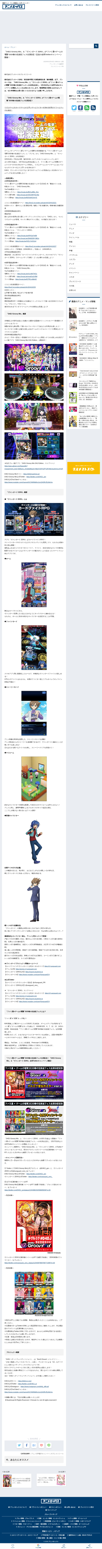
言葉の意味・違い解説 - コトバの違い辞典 (52, 1538)
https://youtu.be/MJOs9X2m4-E (26, 197)
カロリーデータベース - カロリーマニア (24, 1535)
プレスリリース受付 (92, 5)
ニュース (72, 224)
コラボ (71, 277)
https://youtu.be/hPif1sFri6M (27, 236)
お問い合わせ (78, 5)
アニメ (33, 1454)
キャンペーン (46, 1454)
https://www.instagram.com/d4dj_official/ (35, 1386)
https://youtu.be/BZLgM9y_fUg (28, 192)
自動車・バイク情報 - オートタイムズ (76, 1524)
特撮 (70, 242)
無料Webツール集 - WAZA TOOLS (80, 1535)
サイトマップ (52, 1510)
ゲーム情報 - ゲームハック (78, 1518)
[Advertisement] (51, 26)
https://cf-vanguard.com (52, 966)
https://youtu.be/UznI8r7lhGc (27, 274)
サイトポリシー (56, 1507)
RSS (93, 111)
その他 (71, 286)
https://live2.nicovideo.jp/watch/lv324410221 (40, 203)
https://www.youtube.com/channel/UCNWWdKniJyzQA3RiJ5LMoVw (28, 482)
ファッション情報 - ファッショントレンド (27, 1521)
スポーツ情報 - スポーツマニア (80, 1521)
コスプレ (72, 259)
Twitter (74, 111)
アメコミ (72, 246)
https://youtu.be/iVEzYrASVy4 (25, 241)
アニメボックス (53, 1541)
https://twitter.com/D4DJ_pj (27, 1384)
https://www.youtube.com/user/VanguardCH (34, 974)
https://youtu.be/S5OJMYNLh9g (28, 195)
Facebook (80, 111)
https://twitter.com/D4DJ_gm (36, 477)
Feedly (86, 111)
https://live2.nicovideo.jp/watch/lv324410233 (20, 287)
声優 (38, 1454)
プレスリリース (58, 1454)
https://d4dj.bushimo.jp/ (31, 474)
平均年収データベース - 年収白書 (53, 1535)
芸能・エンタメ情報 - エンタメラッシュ (51, 1518)
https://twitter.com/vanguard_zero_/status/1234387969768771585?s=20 (29, 1263)
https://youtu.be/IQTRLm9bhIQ (26, 279)
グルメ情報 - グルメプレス (25, 1518)
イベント (72, 268)
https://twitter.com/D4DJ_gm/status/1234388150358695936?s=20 (27, 1190)
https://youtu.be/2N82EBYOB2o (28, 238)
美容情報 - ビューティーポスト (55, 1521)
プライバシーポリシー (39, 1507)
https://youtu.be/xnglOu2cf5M (27, 276)
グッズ (71, 264)
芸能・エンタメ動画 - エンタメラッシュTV (71, 1527)
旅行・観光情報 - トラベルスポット (48, 1524)
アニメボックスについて (63, 5)
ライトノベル (74, 237)
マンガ (71, 233)
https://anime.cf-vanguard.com (26, 969)
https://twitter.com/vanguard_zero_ (40, 1176)
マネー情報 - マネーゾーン (23, 1524)
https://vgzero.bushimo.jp (34, 972)
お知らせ (72, 290)
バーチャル (73, 255)
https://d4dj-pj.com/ (24, 1381)
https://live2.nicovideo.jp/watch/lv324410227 (40, 246)
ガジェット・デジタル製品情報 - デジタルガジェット (35, 1527)
